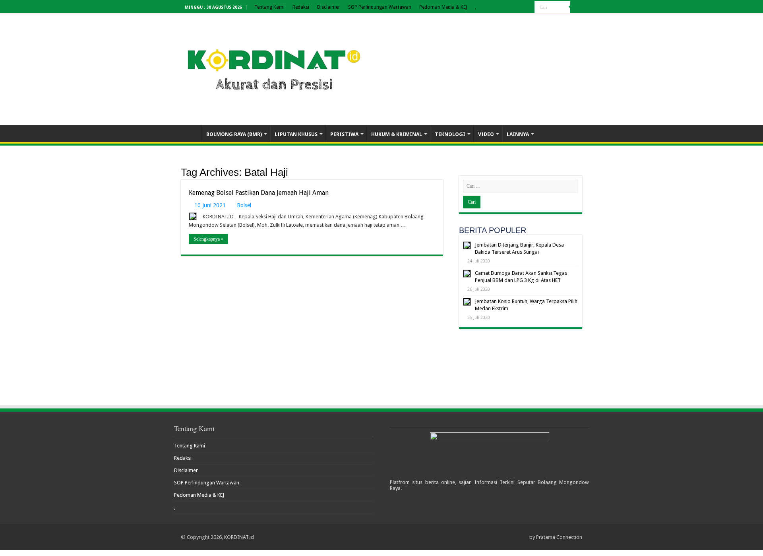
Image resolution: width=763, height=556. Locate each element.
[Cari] (576, 7)
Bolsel (244, 205)
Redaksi (300, 7)
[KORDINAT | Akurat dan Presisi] (274, 67)
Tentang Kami (269, 7)
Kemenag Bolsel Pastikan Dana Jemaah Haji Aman (259, 192)
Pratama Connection (559, 537)
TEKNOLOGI (450, 134)
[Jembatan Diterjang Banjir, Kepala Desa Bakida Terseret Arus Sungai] (467, 245)
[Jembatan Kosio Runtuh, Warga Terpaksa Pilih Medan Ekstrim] (467, 302)
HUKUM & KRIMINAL (396, 134)
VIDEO (486, 134)
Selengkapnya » (208, 239)
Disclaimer (328, 7)
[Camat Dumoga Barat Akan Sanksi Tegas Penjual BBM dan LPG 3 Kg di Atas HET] (467, 274)
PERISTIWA (344, 134)
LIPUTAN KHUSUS (296, 134)
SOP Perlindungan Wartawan (379, 7)
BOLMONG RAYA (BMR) (234, 134)
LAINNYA (518, 134)
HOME (191, 133)
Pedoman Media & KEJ (443, 7)
